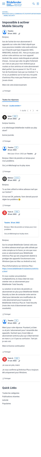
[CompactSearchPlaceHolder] (34, 3)
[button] (4, 32)
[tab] (10, 100)
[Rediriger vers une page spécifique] (37, 110)
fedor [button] (10, 116)
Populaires (6, 403)
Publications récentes (10, 396)
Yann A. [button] (10, 212)
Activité (5, 400)
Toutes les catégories (10, 393)
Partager (6, 91)
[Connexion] (38, 3)
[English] (14, 3)
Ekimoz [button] (10, 178)
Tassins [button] (10, 31)
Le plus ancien (14, 106)
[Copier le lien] (19, 33)
